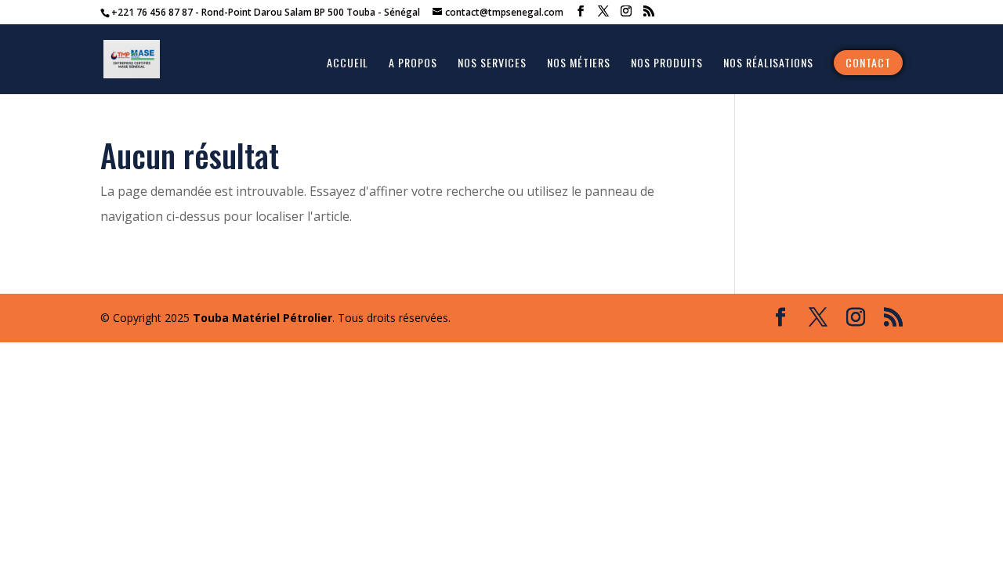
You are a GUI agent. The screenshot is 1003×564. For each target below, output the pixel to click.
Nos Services (492, 63)
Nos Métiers (578, 63)
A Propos (413, 63)
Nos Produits (667, 63)
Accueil (347, 63)
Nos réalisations (768, 63)
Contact (868, 62)
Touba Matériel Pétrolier (262, 317)
